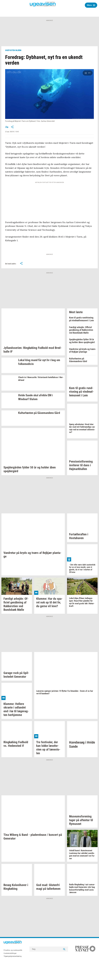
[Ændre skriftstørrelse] (6, 126)
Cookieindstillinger (10, 953)
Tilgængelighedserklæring (13, 956)
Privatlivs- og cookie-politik (13, 950)
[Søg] (64, 949)
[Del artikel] (12, 126)
